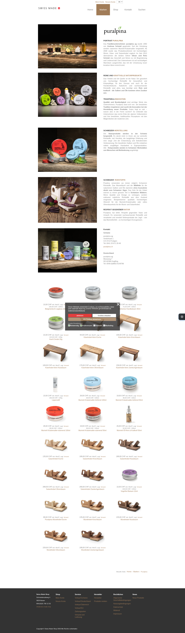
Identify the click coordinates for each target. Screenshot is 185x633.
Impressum (117, 614)
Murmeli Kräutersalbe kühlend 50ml (129, 400)
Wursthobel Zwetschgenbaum (92, 550)
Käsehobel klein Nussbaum (55, 368)
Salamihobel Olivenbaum (55, 489)
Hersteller (97, 598)
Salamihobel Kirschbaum (92, 459)
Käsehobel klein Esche (92, 337)
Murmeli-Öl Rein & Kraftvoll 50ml (129, 430)
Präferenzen (87, 326)
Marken (103, 9)
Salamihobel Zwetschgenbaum (92, 489)
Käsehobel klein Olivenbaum (92, 368)
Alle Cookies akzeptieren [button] (92, 319)
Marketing (109, 326)
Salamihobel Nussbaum (129, 459)
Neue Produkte (138, 598)
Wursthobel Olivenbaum (56, 550)
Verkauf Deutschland (83, 601)
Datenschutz (118, 607)
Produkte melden (100, 601)
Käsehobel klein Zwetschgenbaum (129, 368)
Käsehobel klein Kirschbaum (129, 337)
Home (90, 9)
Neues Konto (110, 2)
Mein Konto (99, 2)
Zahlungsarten (80, 611)
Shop (115, 9)
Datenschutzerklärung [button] (76, 311)
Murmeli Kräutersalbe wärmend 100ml (55, 430)
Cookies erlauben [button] (104, 315)
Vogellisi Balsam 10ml (129, 491)
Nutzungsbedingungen (122, 604)
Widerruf (116, 610)
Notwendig (74, 326)
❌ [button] (118, 304)
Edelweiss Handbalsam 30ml (129, 309)
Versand (139, 304)
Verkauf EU (79, 608)
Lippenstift (56, 400)
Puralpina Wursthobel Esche (56, 519)
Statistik (98, 326)
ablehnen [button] (80, 315)
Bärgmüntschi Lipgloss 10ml (56, 309)
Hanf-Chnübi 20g (55, 339)
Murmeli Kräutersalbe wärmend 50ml (92, 430)
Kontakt (128, 9)
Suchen (141, 9)
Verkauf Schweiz (81, 598)
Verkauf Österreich (82, 605)
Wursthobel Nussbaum (129, 519)
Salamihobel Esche (55, 459)
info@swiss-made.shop (43, 607)
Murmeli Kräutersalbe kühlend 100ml (92, 400)
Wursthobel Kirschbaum (92, 519)
